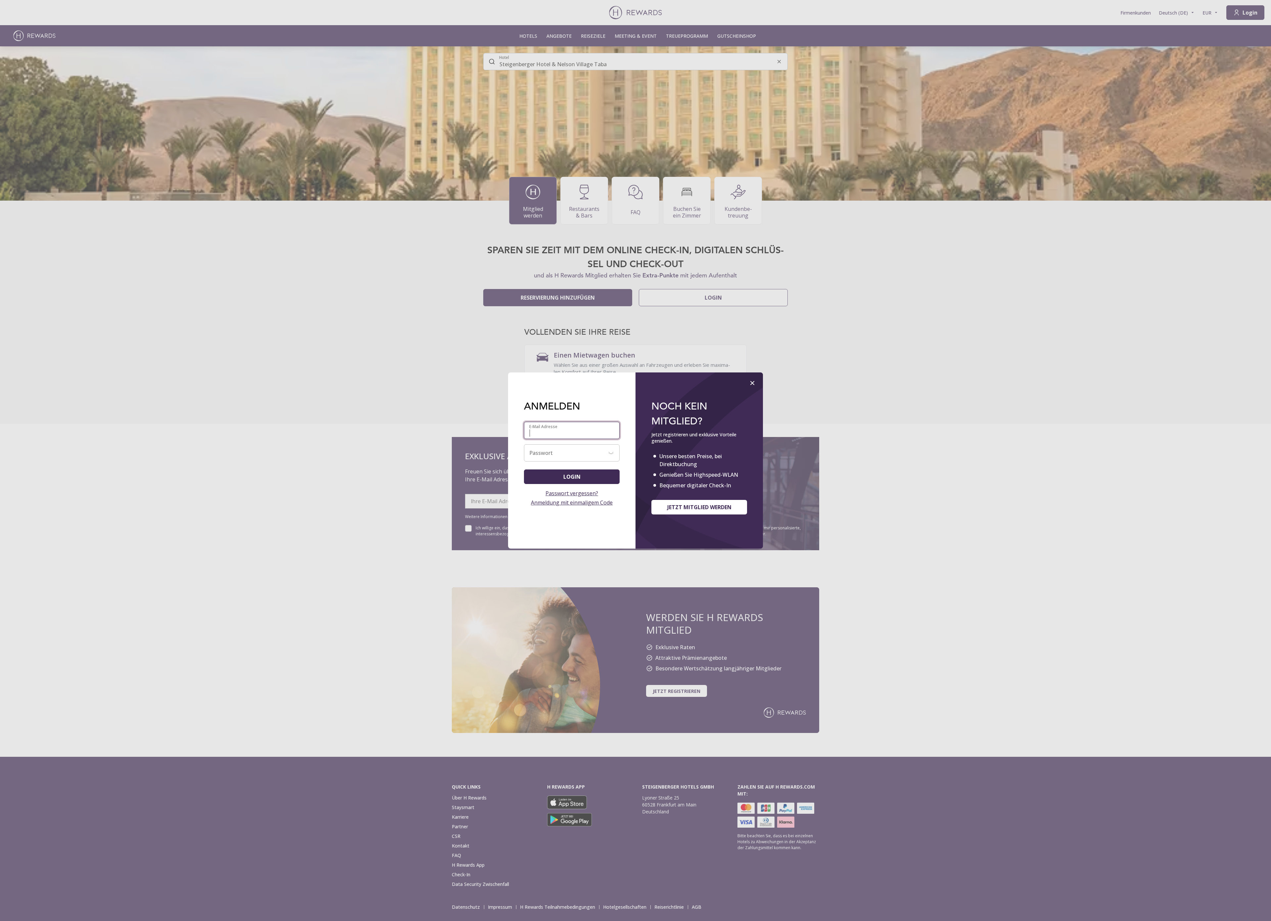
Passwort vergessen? (571, 493)
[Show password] (611, 453)
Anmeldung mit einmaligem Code (572, 502)
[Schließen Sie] (752, 383)
